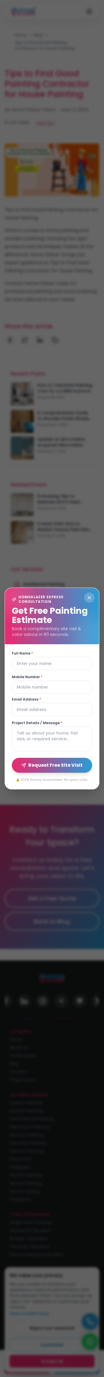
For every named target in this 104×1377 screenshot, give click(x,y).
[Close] (89, 597)
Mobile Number (27, 677)
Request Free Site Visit (55, 765)
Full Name (22, 653)
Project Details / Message (37, 723)
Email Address (26, 699)
